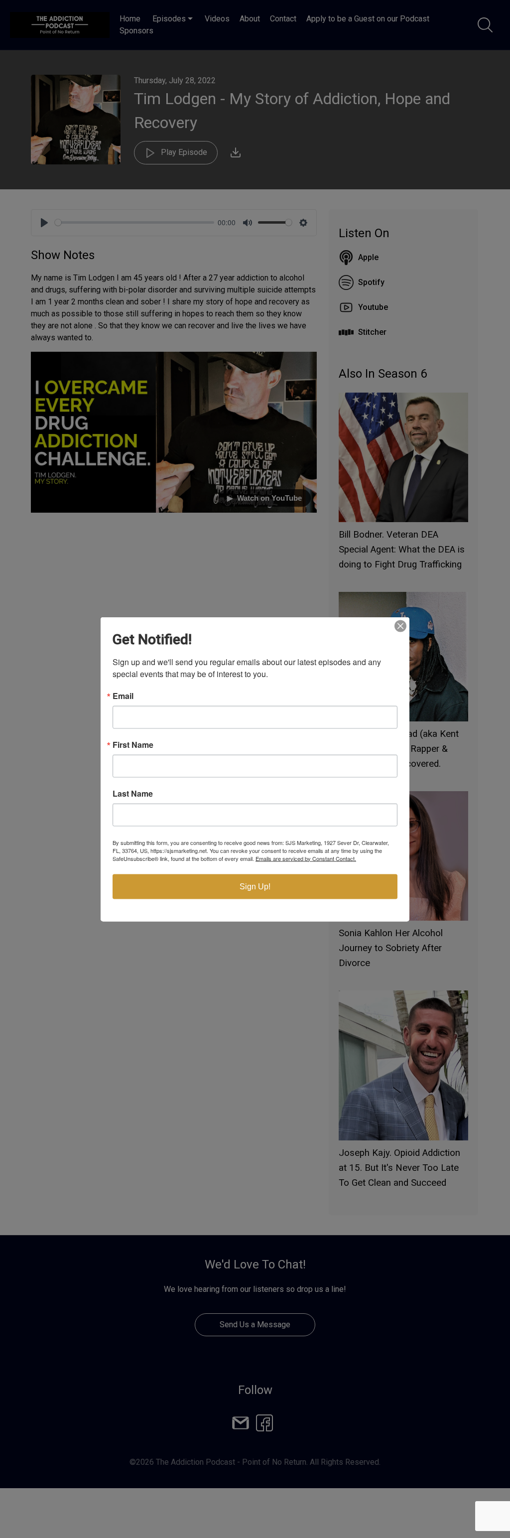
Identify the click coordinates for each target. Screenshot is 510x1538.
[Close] (400, 626)
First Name (133, 744)
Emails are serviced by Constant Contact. (305, 858)
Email (123, 695)
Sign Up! (255, 886)
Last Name (133, 793)
